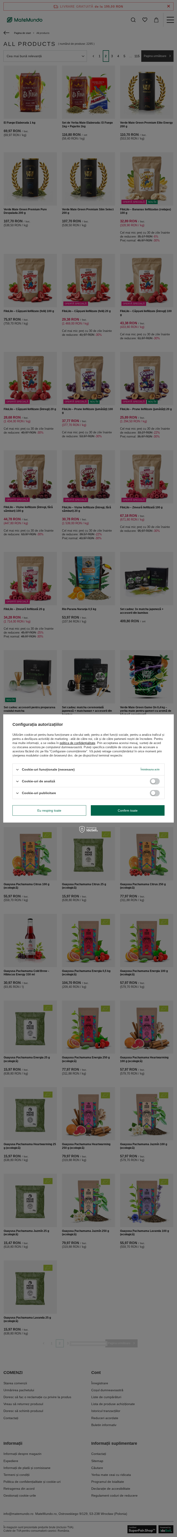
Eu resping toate (49, 810)
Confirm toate (128, 810)
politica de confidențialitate (77, 743)
